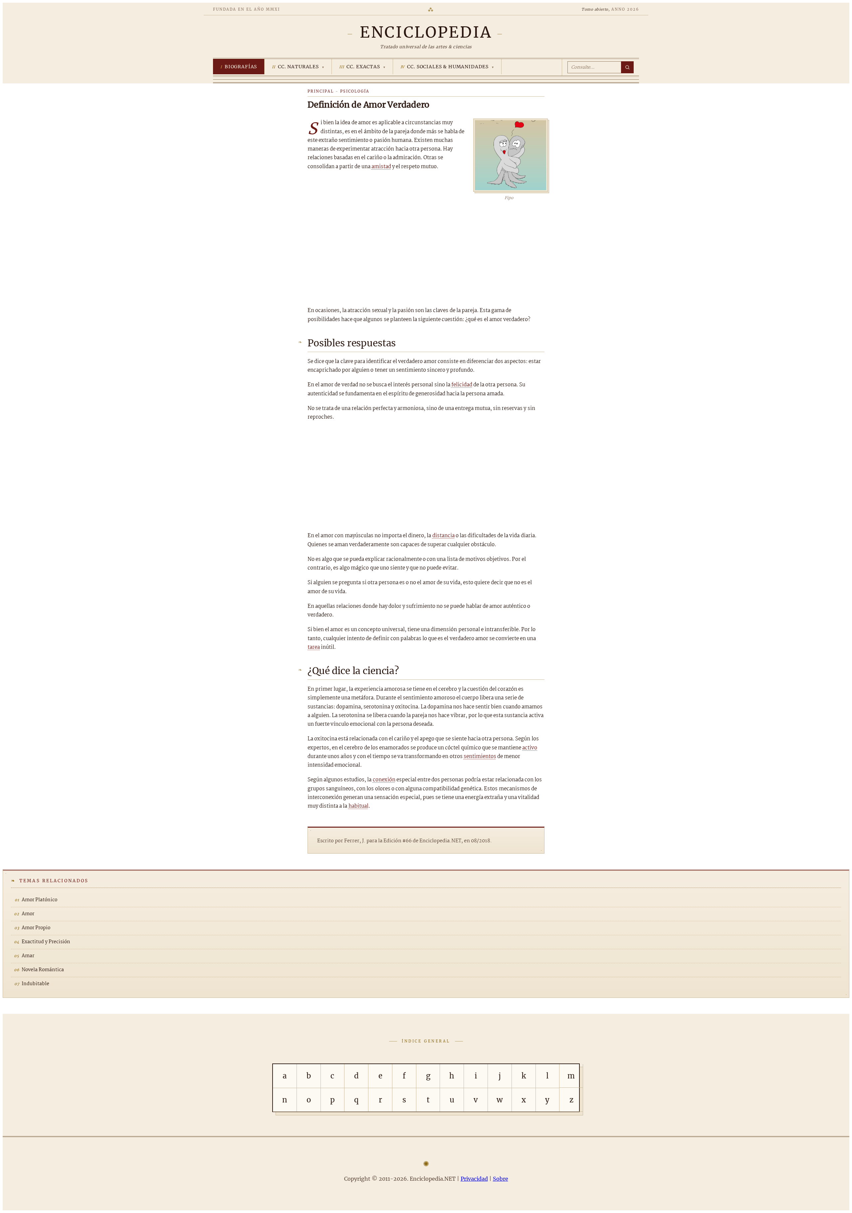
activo (529, 748)
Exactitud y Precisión (46, 942)
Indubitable (35, 984)
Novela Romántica (43, 970)
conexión (384, 780)
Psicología (354, 91)
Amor (28, 914)
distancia (443, 536)
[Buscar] (627, 67)
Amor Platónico (39, 900)
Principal (321, 91)
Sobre (500, 1178)
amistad (381, 167)
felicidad (461, 385)
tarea (314, 647)
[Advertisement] (426, 251)
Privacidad (474, 1178)
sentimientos (480, 756)
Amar (28, 956)
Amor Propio (36, 928)
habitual (358, 806)
